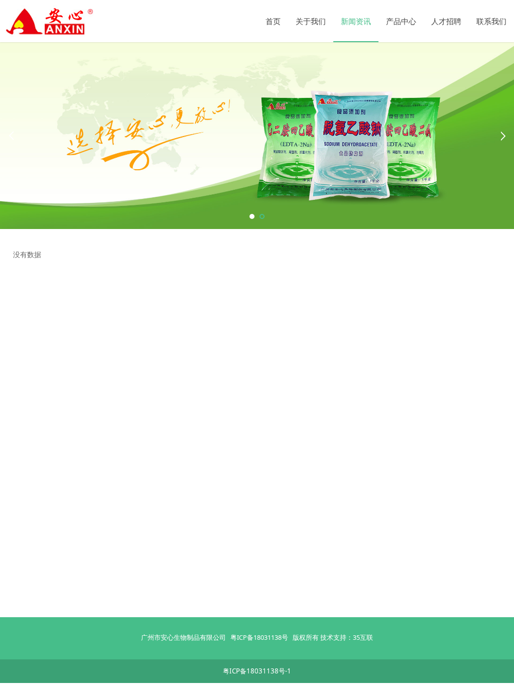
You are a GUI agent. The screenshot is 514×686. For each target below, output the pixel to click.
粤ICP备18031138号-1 (257, 670)
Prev (11, 135)
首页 (273, 21)
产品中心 (401, 21)
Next (503, 135)
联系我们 (491, 21)
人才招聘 (446, 21)
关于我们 (311, 21)
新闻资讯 (356, 21)
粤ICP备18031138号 (259, 637)
